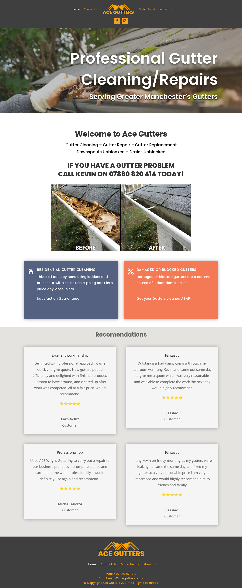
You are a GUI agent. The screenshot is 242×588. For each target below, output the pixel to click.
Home (76, 9)
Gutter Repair (147, 9)
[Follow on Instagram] (125, 21)
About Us (166, 9)
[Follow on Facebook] (117, 21)
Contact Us (91, 9)
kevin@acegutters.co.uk (125, 578)
